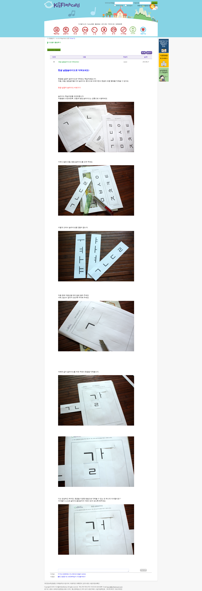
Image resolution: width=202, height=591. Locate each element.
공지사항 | (104, 24)
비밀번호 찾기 (148, 5)
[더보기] (72, 38)
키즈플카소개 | (82, 24)
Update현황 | (91, 24)
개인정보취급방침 (50, 583)
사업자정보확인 (94, 583)
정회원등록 (119, 24)
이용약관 (73, 583)
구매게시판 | (111, 24)
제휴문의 (79, 583)
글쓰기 (149, 52)
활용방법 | (98, 24)
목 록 (143, 52)
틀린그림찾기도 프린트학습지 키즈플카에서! (72, 576)
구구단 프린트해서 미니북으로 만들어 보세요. (72, 574)
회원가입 (140, 5)
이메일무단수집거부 (62, 583)
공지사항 (86, 583)
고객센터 (155, 5)
